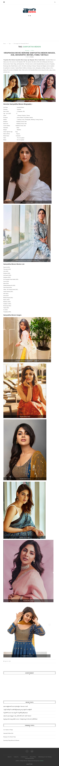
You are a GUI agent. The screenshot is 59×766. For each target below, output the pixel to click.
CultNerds (41, 760)
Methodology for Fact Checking (44, 756)
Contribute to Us (24, 756)
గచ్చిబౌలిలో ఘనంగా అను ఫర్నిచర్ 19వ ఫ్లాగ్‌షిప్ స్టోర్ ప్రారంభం (15, 712)
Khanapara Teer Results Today (9, 736)
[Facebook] (28, 15)
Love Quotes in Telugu (8, 729)
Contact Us (16, 756)
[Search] (55, 2)
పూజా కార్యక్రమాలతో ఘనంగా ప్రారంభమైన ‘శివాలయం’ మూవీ (15, 706)
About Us (9, 756)
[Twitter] (30, 15)
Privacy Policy (33, 756)
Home (4, 43)
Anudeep (32, 56)
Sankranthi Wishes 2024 (8, 733)
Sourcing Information (29, 758)
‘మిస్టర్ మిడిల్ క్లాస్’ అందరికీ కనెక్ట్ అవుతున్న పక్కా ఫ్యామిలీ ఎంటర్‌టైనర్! (17, 709)
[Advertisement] (29, 30)
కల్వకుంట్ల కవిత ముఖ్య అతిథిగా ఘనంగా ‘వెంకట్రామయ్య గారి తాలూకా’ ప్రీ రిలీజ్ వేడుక (20, 719)
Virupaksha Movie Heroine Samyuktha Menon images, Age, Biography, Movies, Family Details (29, 54)
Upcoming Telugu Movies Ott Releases (11, 740)
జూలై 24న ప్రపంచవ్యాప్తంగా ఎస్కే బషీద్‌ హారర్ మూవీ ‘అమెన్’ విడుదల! (17, 715)
